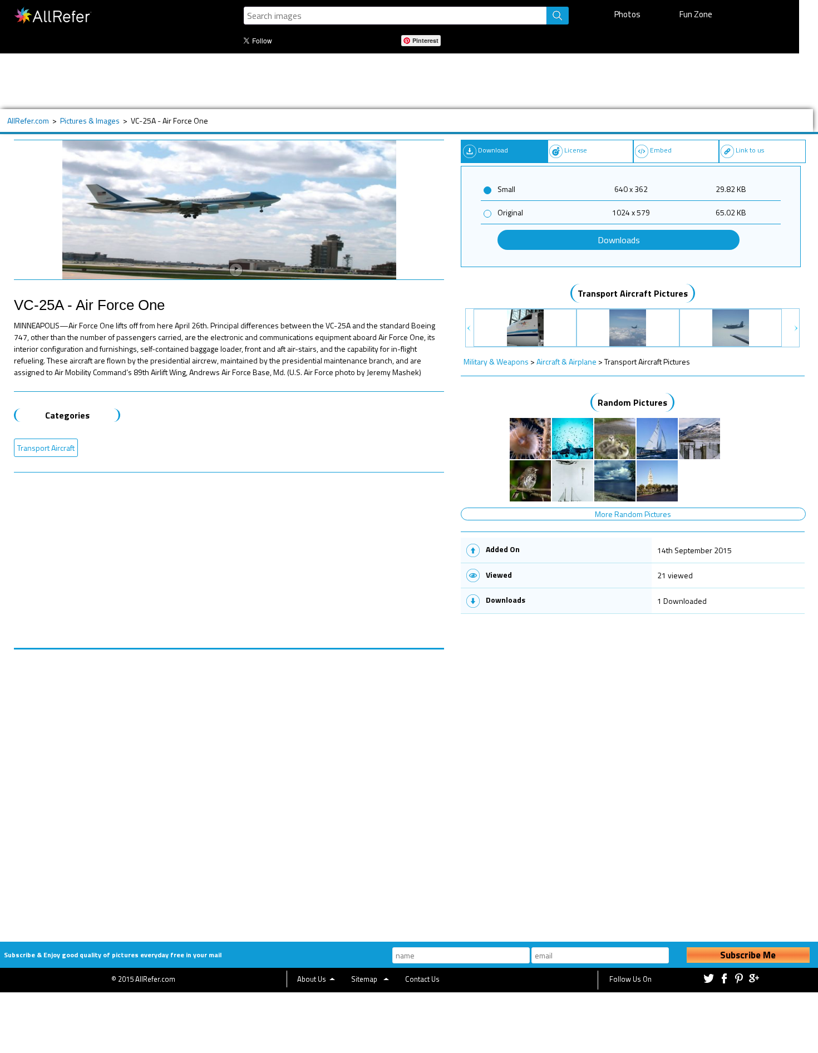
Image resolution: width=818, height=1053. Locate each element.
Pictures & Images (90, 120)
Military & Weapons (496, 361)
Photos (627, 14)
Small (506, 189)
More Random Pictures (633, 514)
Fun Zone (695, 14)
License (575, 150)
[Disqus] (229, 788)
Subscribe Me (748, 955)
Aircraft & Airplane (566, 361)
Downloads (619, 240)
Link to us (750, 150)
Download (493, 150)
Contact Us (422, 979)
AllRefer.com (28, 120)
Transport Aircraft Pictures (633, 293)
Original (510, 212)
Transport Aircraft (46, 448)
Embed (661, 150)
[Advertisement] (367, 81)
